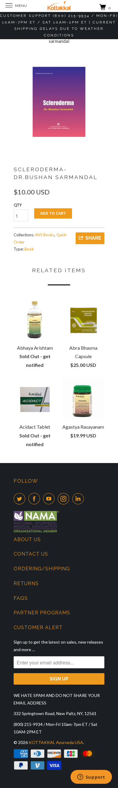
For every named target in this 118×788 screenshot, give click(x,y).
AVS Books (44, 234)
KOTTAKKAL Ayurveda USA (56, 742)
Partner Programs (42, 613)
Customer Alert (38, 627)
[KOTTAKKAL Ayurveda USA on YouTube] (50, 498)
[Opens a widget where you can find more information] (91, 777)
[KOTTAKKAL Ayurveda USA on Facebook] (35, 498)
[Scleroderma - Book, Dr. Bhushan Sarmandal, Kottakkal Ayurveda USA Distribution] (59, 102)
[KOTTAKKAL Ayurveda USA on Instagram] (65, 498)
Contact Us (31, 554)
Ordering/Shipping (42, 569)
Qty (18, 205)
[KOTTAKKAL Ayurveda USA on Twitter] (21, 498)
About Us (27, 539)
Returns (26, 583)
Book (29, 249)
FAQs (21, 598)
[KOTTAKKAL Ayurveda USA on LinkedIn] (79, 498)
